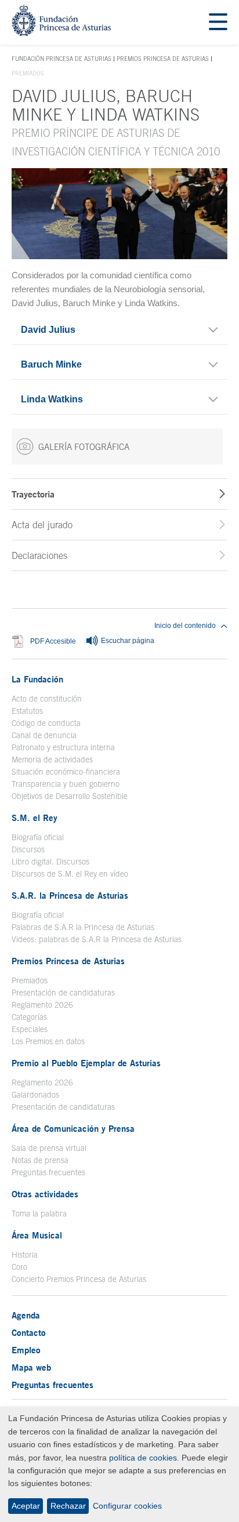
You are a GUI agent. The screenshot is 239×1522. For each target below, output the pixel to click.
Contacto (29, 1332)
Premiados (30, 980)
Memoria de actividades (52, 759)
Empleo (26, 1350)
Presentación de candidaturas (63, 992)
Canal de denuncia (44, 735)
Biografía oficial (38, 837)
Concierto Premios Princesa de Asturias (79, 1279)
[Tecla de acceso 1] (61, 33)
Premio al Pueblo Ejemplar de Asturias (86, 1063)
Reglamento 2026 (42, 1004)
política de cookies (143, 1457)
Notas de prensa (40, 1160)
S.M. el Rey (34, 817)
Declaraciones (39, 555)
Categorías (29, 1017)
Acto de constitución (47, 698)
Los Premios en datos (48, 1041)
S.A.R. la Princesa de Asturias (70, 895)
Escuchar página (126, 641)
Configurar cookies (127, 1505)
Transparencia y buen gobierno (65, 784)
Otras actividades (45, 1194)
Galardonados (35, 1094)
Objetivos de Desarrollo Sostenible (70, 796)
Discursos (28, 849)
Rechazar (68, 1505)
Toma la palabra (39, 1213)
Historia (25, 1254)
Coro (19, 1267)
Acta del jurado (42, 525)
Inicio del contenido (185, 626)
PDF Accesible (53, 641)
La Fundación (37, 679)
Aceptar (26, 1505)
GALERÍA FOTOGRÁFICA (83, 447)
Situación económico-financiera (66, 771)
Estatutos (27, 710)
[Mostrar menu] (218, 22)
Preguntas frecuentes (48, 1172)
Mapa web (31, 1367)
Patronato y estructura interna (63, 747)
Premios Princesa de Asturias (163, 58)
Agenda (26, 1315)
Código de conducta (46, 723)
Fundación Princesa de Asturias (61, 59)
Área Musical (37, 1235)
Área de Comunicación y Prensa (73, 1128)
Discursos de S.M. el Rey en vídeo (70, 873)
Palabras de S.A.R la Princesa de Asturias (83, 927)
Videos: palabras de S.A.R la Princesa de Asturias (97, 939)
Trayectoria (33, 494)
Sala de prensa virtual (49, 1148)
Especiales (30, 1029)
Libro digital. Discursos (50, 861)
